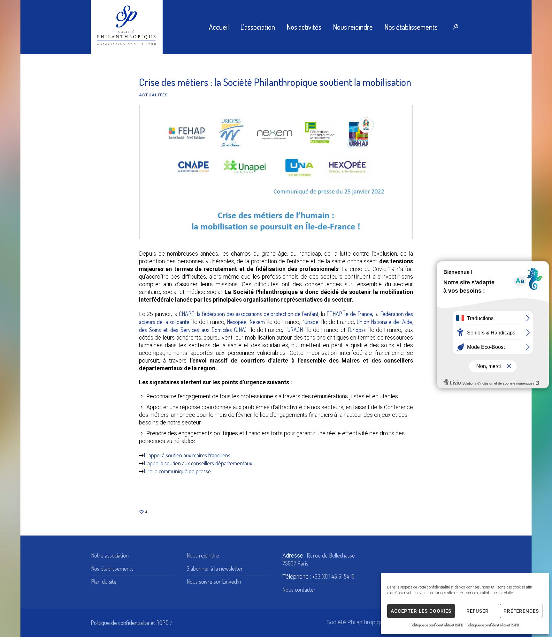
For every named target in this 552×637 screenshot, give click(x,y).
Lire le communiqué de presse (177, 471)
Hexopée (237, 321)
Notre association (110, 555)
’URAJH (295, 329)
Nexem (257, 321)
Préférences (521, 611)
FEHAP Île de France (349, 313)
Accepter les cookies (421, 611)
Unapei (311, 321)
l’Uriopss (357, 329)
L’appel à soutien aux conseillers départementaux (198, 463)
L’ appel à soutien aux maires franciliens (187, 455)
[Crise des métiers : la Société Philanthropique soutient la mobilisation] (276, 171)
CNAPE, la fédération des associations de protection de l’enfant (248, 313)
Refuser (477, 611)
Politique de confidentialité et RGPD (436, 625)
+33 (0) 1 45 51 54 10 (333, 576)
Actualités (153, 95)
